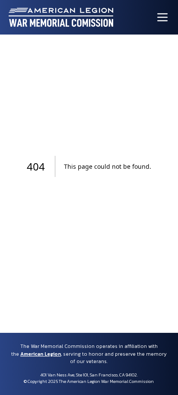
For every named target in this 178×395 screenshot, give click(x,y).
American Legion (40, 354)
